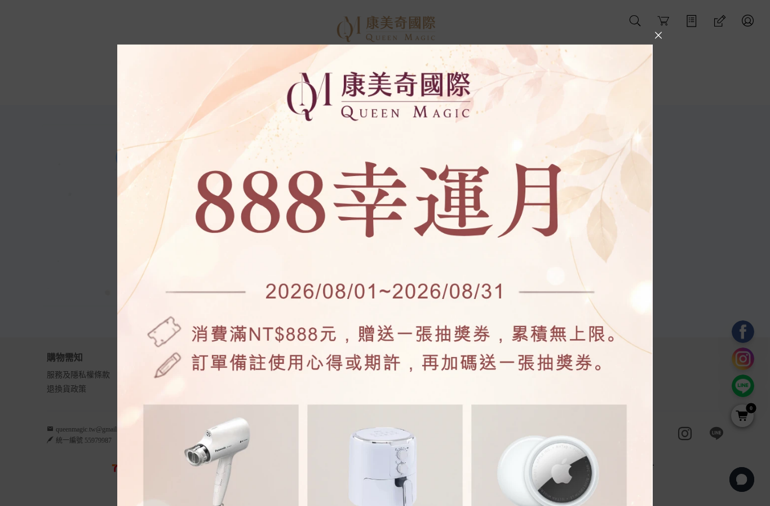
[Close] (658, 35)
